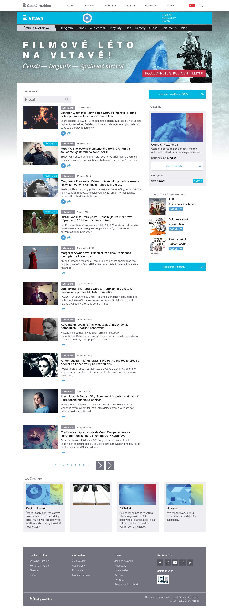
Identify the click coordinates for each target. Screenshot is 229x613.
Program (89, 5)
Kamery (166, 21)
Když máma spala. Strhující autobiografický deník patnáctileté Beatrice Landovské (94, 326)
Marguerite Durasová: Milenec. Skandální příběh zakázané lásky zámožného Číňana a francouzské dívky (100, 183)
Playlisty (116, 28)
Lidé (128, 28)
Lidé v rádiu (121, 570)
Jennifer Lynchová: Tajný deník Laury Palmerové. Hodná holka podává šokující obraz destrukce (98, 114)
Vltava (198, 181)
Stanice (131, 5)
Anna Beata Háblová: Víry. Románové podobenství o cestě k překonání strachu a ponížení (100, 398)
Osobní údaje (164, 597)
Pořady (81, 28)
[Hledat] (201, 5)
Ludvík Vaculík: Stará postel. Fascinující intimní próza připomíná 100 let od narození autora (96, 218)
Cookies (149, 597)
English (195, 597)
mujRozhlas (111, 5)
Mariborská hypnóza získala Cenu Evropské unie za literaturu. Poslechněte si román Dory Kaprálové (95, 434)
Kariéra (118, 575)
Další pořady (34, 478)
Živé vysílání (79, 561)
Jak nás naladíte (123, 561)
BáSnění (125, 508)
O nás (153, 28)
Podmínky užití (181, 597)
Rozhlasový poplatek (126, 584)
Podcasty (77, 570)
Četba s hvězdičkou (164, 144)
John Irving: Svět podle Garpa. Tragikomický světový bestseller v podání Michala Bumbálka (96, 290)
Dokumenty (169, 28)
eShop (33, 575)
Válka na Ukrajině (39, 561)
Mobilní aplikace (81, 575)
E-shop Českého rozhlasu (168, 194)
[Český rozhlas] (37, 5)
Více (185, 28)
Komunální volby (39, 565)
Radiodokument (36, 508)
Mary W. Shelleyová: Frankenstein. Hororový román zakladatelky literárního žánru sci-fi (95, 150)
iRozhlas (70, 5)
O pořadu (156, 107)
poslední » (110, 465)
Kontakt (119, 579)
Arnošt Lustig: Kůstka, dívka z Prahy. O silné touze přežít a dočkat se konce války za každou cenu (100, 362)
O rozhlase (151, 5)
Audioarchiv (169, 18)
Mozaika (172, 508)
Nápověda (120, 565)
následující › (100, 465)
